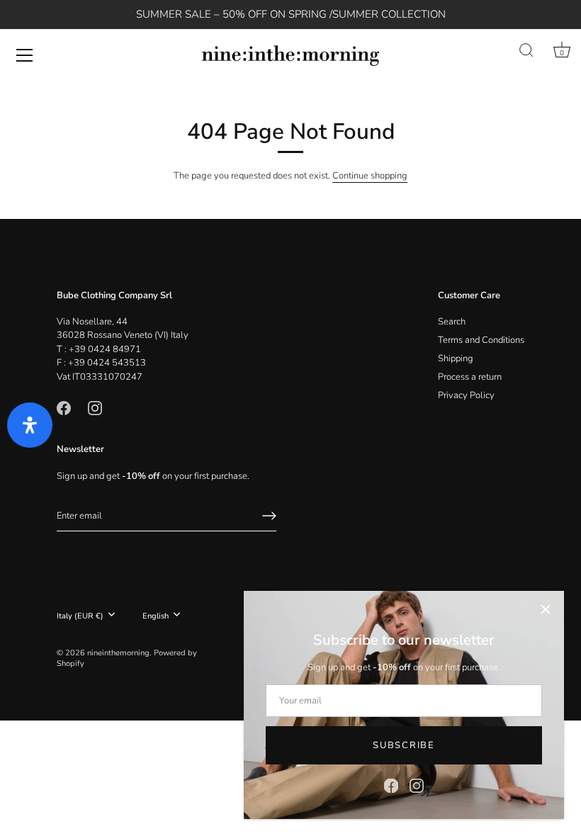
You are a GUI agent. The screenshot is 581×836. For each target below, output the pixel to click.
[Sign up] (269, 516)
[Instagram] (417, 785)
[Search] (526, 51)
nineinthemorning (118, 653)
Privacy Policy (466, 395)
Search (452, 321)
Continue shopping (369, 175)
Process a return (470, 377)
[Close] (545, 609)
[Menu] (24, 55)
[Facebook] (391, 785)
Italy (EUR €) (80, 616)
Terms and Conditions (481, 340)
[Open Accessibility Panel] (29, 425)
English (155, 616)
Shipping (455, 358)
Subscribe (403, 745)
